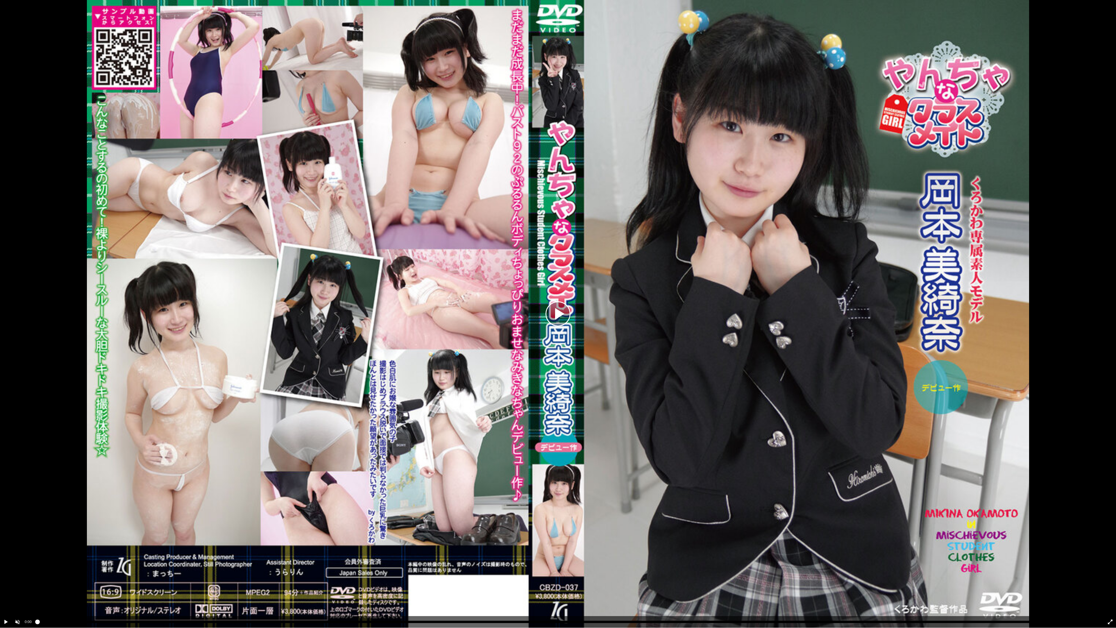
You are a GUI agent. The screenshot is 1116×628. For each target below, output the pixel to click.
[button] (17, 622)
